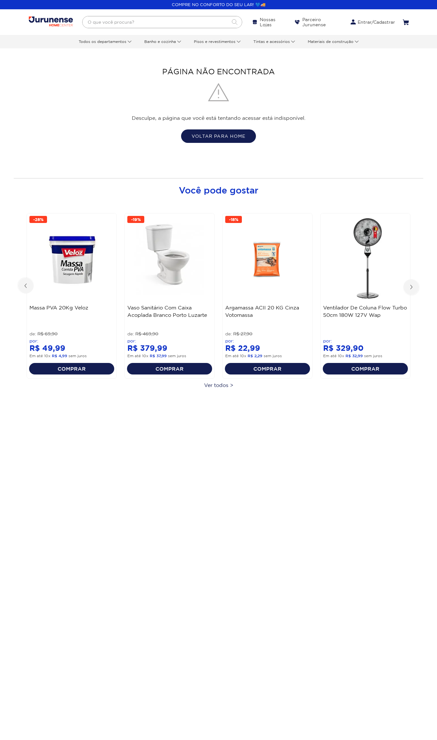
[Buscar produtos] (234, 22)
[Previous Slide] (26, 286)
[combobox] (162, 22)
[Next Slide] (410, 286)
